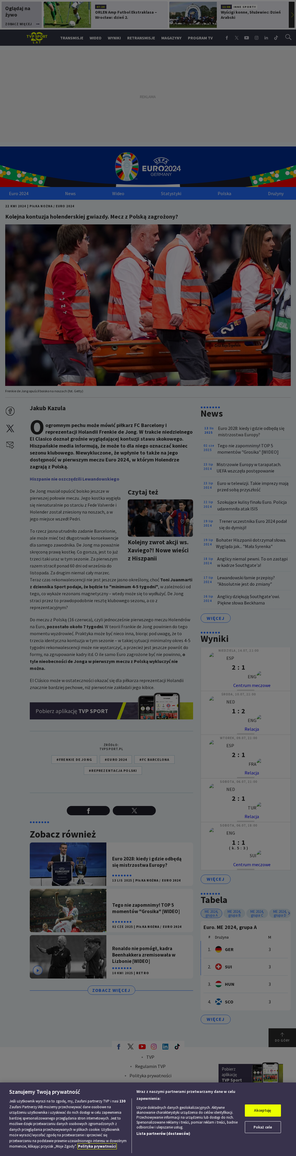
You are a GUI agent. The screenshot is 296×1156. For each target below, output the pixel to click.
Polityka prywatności (97, 1146)
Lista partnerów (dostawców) (163, 1133)
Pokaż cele (263, 1127)
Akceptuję (262, 1110)
